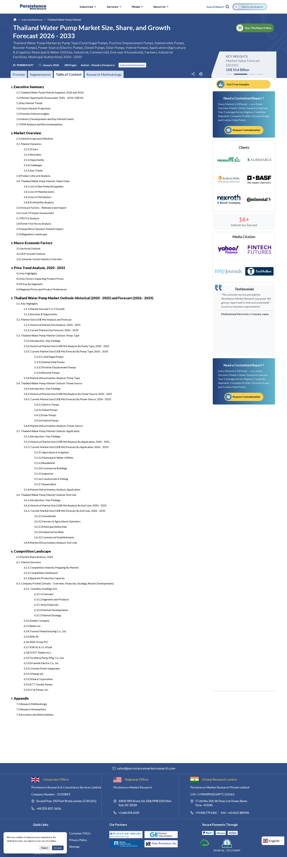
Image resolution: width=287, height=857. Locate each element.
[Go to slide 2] (237, 74)
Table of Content (69, 74)
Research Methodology (104, 74)
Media (136, 6)
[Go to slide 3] (248, 74)
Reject (44, 847)
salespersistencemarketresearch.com (146, 768)
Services (112, 6)
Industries (86, 6)
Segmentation (40, 74)
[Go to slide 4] (260, 74)
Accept (58, 847)
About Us (159, 6)
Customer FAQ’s (80, 833)
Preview (19, 74)
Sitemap (74, 846)
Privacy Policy (78, 840)
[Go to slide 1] (229, 74)
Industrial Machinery (32, 19)
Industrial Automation (132, 65)
